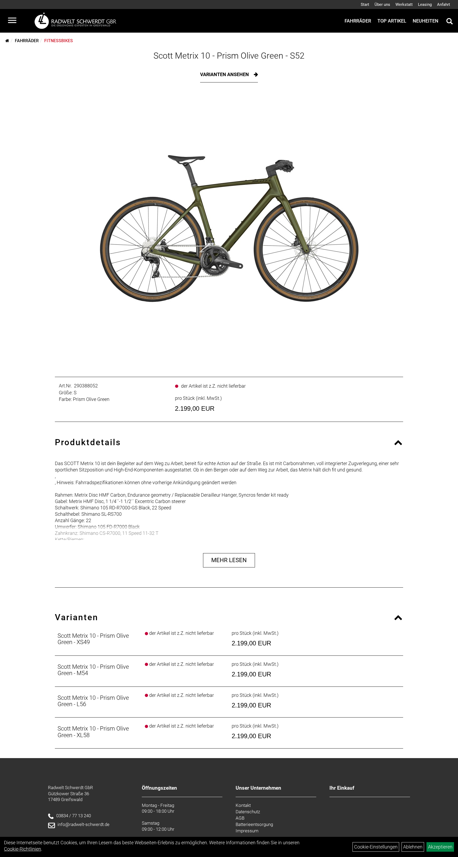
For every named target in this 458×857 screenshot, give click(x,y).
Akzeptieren (440, 847)
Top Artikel (391, 21)
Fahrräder (358, 21)
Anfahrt (443, 4)
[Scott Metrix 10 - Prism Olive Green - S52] (229, 228)
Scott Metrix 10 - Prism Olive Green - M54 (93, 669)
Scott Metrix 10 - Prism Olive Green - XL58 (93, 731)
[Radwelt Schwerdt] (77, 21)
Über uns (382, 4)
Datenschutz (248, 811)
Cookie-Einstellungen (376, 847)
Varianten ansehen (225, 74)
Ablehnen (412, 847)
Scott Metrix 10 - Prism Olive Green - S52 (229, 56)
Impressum (247, 830)
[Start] (7, 40)
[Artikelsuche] (449, 22)
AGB (240, 818)
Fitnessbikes (58, 40)
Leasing (425, 4)
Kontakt (243, 805)
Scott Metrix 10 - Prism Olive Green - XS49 (93, 638)
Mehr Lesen (229, 560)
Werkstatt (404, 4)
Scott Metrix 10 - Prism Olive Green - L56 (93, 700)
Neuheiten (425, 21)
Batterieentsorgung (254, 824)
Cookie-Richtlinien (22, 849)
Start (365, 4)
